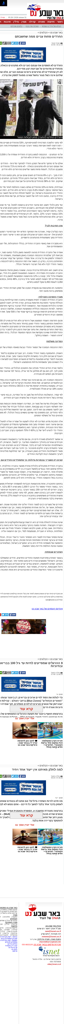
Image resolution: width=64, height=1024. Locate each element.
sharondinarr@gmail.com (50, 942)
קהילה (32, 21)
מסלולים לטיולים (11, 942)
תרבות (7, 21)
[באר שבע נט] (43, 919)
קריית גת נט (12, 947)
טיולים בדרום (12, 944)
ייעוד (56, 798)
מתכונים (7, 917)
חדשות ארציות (11, 928)
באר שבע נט (56, 32)
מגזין (23, 21)
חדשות (51, 21)
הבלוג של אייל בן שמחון (51, 26)
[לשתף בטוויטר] (14, 44)
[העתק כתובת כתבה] (6, 44)
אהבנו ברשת (12, 931)
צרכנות (14, 924)
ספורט (41, 21)
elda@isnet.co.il (54, 964)
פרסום (14, 951)
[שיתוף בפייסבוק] (22, 44)
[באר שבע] (45, 19)
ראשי (60, 21)
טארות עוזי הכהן (32, 26)
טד (57, 694)
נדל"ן (16, 21)
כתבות (15, 917)
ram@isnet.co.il (53, 931)
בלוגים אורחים (16, 26)
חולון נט (14, 949)
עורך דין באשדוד (11, 946)
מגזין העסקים (11, 922)
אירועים (14, 933)
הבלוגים (44, 32)
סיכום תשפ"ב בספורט (9, 909)
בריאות (6, 933)
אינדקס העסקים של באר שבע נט (47, 608)
